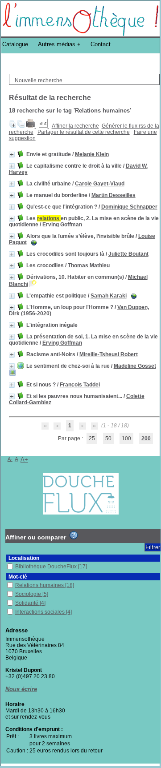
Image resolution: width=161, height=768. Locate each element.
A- (10, 459)
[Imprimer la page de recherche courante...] (31, 126)
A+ (24, 459)
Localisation (23, 558)
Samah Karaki (109, 296)
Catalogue (15, 44)
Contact (101, 44)
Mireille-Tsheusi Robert (108, 354)
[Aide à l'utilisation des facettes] (74, 535)
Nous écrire (21, 689)
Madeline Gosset (135, 366)
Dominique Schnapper (129, 207)
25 (92, 438)
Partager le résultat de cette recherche (83, 132)
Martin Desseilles (113, 195)
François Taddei (80, 385)
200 (146, 438)
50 (108, 438)
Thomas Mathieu (89, 265)
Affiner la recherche (75, 126)
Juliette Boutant (128, 254)
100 (126, 438)
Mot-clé (17, 577)
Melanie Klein (92, 154)
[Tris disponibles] (44, 126)
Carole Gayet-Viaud (99, 184)
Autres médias (56, 44)
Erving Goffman (62, 224)
